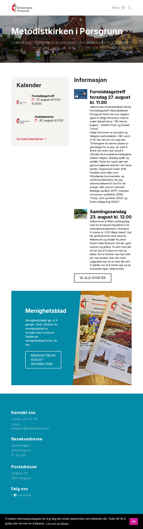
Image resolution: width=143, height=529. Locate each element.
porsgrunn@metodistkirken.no (30, 428)
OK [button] (134, 521)
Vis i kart (20, 455)
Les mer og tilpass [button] (57, 523)
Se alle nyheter (93, 278)
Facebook (24, 495)
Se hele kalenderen (30, 139)
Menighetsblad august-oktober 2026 (43, 360)
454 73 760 (30, 419)
